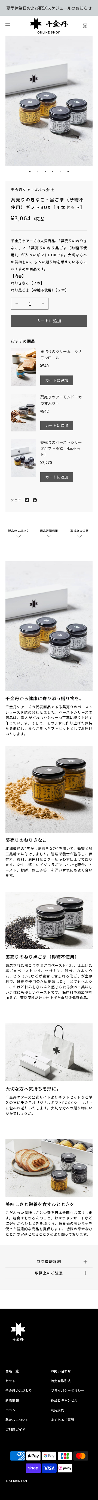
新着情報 (12, 1400)
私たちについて (17, 1419)
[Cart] (89, 26)
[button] (29, 171)
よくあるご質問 (62, 1419)
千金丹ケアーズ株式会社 (32, 189)
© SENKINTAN (16, 1480)
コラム (10, 1410)
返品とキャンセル (64, 1400)
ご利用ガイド (15, 1429)
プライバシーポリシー (67, 1390)
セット (10, 1380)
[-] (16, 303)
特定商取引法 (61, 1380)
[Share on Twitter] (26, 500)
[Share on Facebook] (34, 500)
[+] (42, 303)
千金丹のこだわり (18, 1390)
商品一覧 (12, 1371)
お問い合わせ (61, 1371)
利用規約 (57, 1410)
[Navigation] (8, 26)
